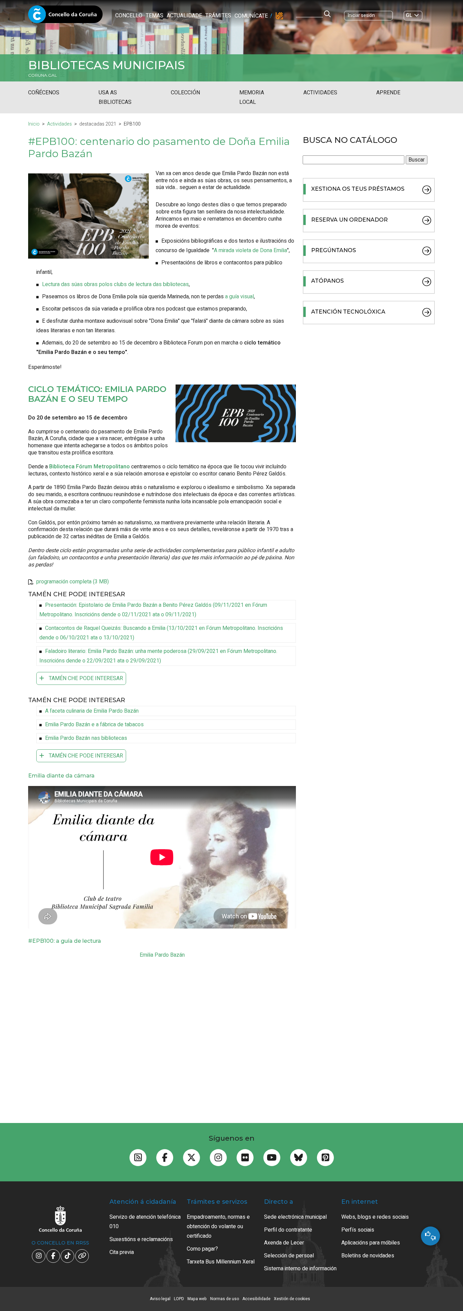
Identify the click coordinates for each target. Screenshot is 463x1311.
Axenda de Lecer (284, 1243)
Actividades (320, 93)
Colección (185, 93)
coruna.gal (42, 75)
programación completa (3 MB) (72, 582)
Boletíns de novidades (367, 1256)
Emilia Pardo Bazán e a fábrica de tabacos (94, 724)
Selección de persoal (289, 1256)
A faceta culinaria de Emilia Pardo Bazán (92, 711)
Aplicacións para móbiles (370, 1243)
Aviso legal (160, 1299)
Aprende (388, 93)
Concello (128, 16)
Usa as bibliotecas (115, 97)
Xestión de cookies (292, 1299)
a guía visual (239, 297)
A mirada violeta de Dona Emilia (250, 250)
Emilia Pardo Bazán (162, 955)
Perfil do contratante (288, 1230)
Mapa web (197, 1299)
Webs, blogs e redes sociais (375, 1217)
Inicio (34, 124)
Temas (154, 16)
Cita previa (121, 1252)
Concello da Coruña (65, 16)
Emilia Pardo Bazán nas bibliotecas (86, 738)
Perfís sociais (357, 1230)
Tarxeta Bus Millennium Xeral (221, 1262)
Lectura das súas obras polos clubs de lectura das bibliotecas (115, 284)
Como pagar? (202, 1249)
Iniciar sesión (361, 15)
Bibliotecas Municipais (106, 65)
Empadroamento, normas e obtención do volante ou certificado (218, 1226)
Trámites (218, 16)
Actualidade (184, 16)
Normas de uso (224, 1299)
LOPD (179, 1299)
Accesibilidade (256, 1299)
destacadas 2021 (97, 124)
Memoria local (251, 97)
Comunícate (251, 16)
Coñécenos (43, 93)
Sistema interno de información (300, 1269)
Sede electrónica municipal (295, 1217)
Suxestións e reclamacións (141, 1239)
